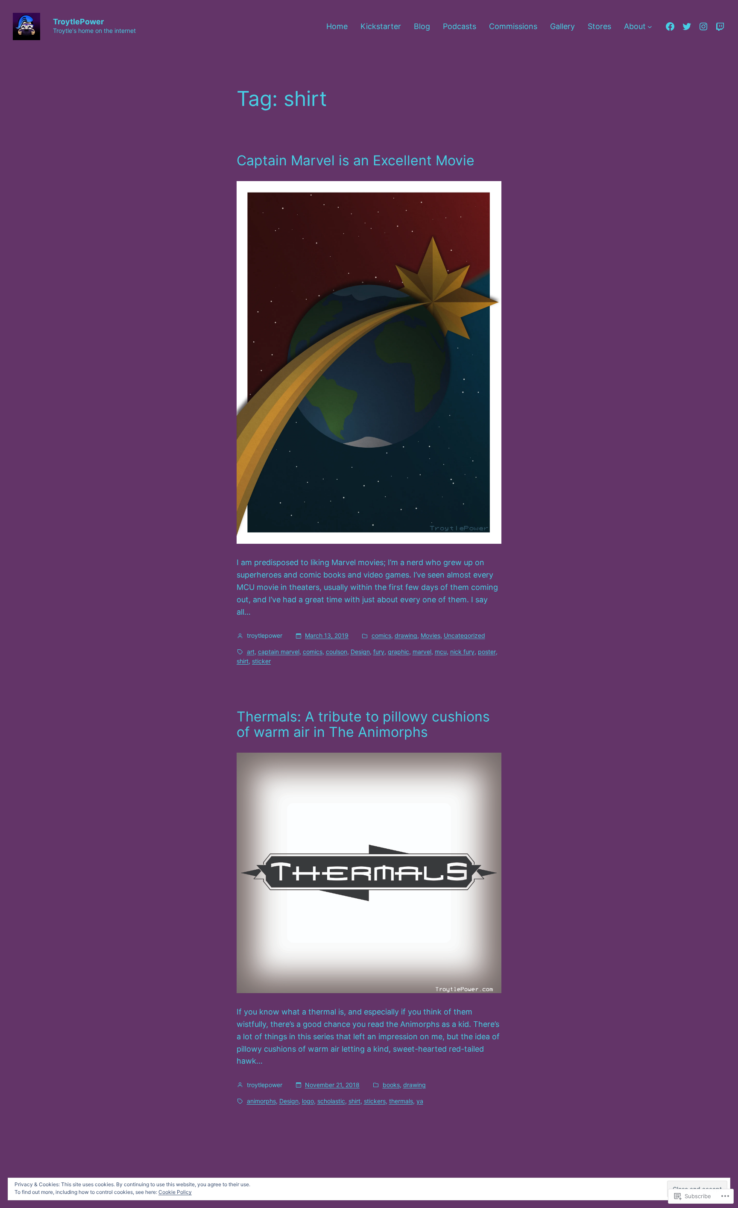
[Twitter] (687, 26)
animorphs (261, 1101)
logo (308, 1101)
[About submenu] (649, 26)
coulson (336, 651)
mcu (441, 651)
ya (419, 1101)
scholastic (331, 1101)
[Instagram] (703, 26)
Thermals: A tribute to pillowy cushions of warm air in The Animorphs (363, 724)
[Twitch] (720, 26)
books (391, 1084)
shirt (243, 661)
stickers (375, 1101)
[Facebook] (670, 26)
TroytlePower (78, 21)
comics (381, 635)
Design (360, 651)
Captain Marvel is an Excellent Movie (355, 160)
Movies (430, 635)
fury (378, 651)
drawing (406, 635)
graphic (398, 651)
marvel (422, 651)
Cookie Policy (175, 1192)
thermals (401, 1101)
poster (487, 651)
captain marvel (278, 651)
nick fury (462, 651)
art (251, 651)
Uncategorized (464, 635)
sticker (261, 661)
